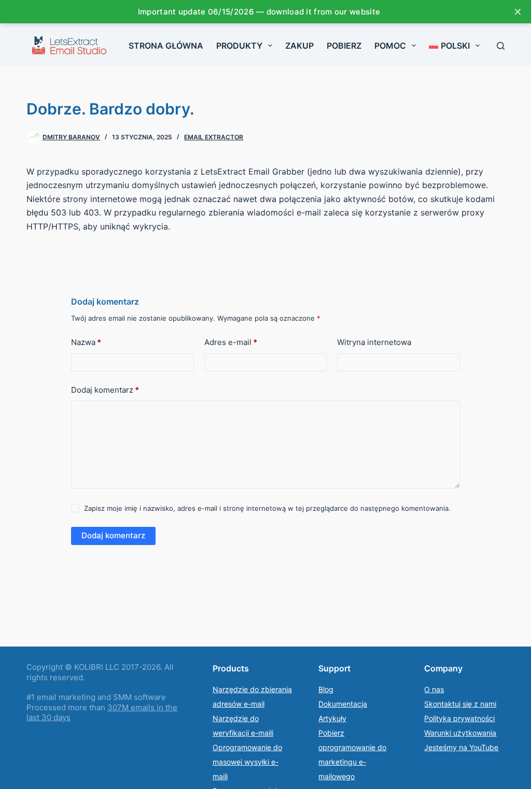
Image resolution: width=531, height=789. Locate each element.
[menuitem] (454, 45)
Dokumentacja (342, 703)
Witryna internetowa (374, 342)
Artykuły (332, 718)
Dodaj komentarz (105, 390)
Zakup (299, 45)
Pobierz (344, 45)
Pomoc (390, 45)
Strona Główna (166, 45)
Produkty (239, 45)
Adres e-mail (230, 342)
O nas (434, 689)
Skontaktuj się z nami (460, 703)
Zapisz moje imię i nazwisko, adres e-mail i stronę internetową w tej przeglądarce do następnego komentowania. (267, 508)
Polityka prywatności (459, 718)
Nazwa (86, 342)
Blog (325, 689)
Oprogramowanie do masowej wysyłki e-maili (247, 762)
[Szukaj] (501, 46)
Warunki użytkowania (460, 732)
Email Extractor (213, 137)
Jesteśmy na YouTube (461, 747)
